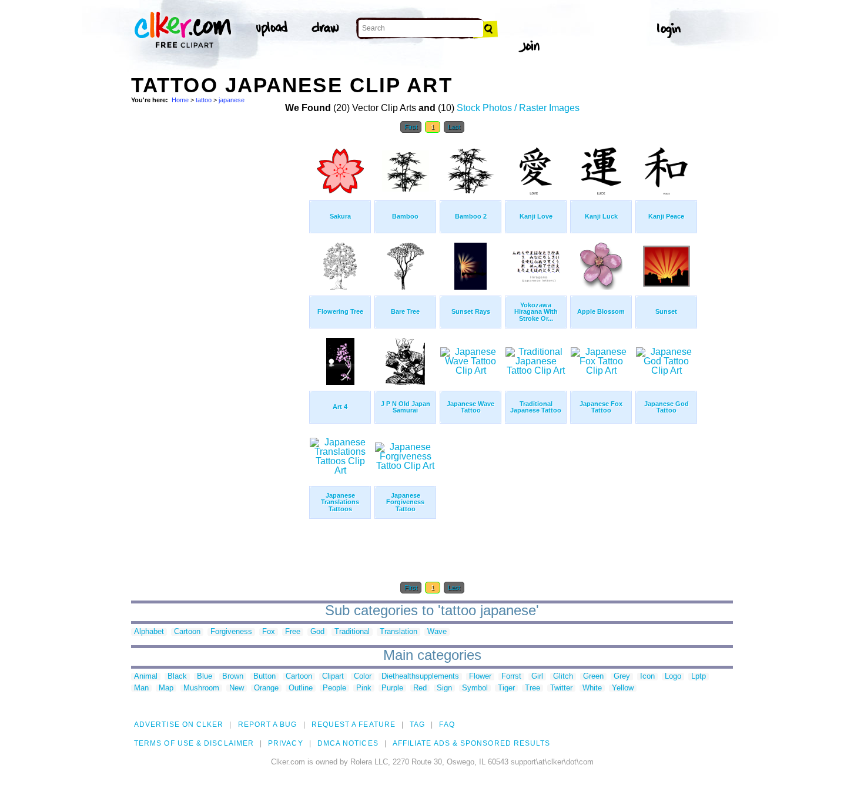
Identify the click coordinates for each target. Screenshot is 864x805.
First (410, 126)
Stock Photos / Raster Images (518, 108)
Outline (301, 688)
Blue (204, 676)
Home (180, 99)
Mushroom (201, 688)
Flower (480, 676)
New (236, 688)
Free (292, 632)
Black (177, 676)
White (592, 688)
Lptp (698, 676)
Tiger (506, 688)
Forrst (511, 676)
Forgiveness (231, 632)
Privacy (285, 743)
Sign (444, 688)
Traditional (352, 632)
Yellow (623, 688)
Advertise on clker (178, 724)
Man (141, 688)
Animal (146, 676)
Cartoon (187, 632)
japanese (232, 99)
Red (420, 688)
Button (264, 676)
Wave (437, 632)
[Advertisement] (219, 316)
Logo (673, 676)
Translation (398, 632)
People (334, 688)
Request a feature (354, 724)
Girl (537, 676)
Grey (622, 676)
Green (593, 676)
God (317, 632)
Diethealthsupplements (420, 676)
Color (362, 676)
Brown (232, 676)
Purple (392, 688)
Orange (266, 688)
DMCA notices (348, 743)
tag (417, 724)
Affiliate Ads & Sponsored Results (472, 743)
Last (454, 126)
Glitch (563, 676)
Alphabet (149, 632)
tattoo (204, 99)
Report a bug (267, 724)
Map (166, 688)
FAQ (446, 724)
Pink (363, 688)
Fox (268, 632)
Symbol (475, 688)
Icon (647, 676)
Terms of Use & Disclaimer (194, 743)
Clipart (333, 676)
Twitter (561, 688)
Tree (532, 688)
